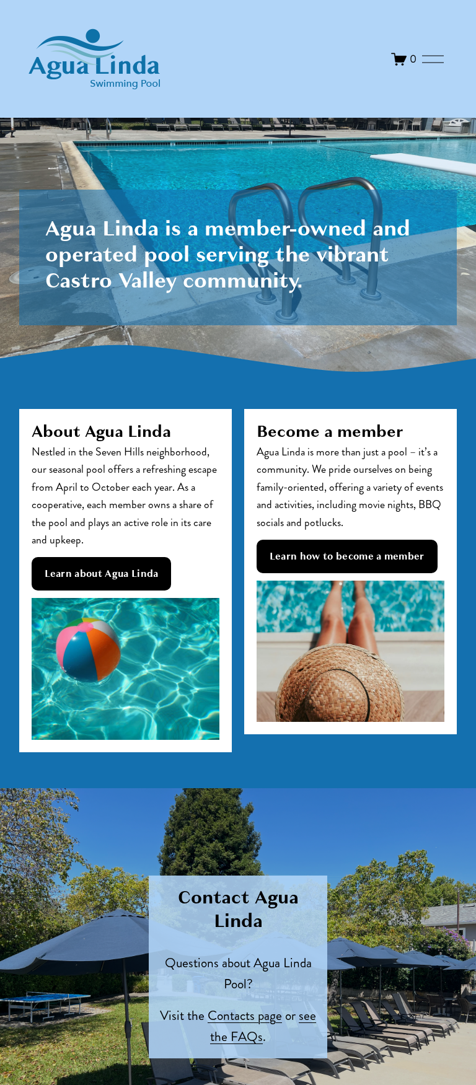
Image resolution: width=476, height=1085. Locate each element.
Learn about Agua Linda (102, 574)
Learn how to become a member (347, 556)
